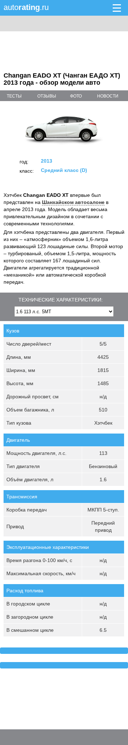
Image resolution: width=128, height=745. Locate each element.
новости (107, 96)
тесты (14, 96)
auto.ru (26, 7)
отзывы (46, 96)
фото (76, 96)
